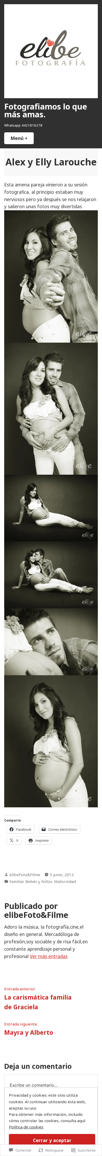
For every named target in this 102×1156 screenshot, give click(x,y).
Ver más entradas (48, 956)
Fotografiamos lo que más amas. (45, 110)
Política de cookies (26, 1126)
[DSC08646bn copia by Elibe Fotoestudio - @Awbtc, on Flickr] (51, 740)
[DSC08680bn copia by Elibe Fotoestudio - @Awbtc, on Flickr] (51, 641)
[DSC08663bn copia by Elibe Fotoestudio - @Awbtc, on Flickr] (51, 507)
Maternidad (65, 881)
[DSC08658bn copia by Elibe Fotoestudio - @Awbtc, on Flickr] (51, 408)
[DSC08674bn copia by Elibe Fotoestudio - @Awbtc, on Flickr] (51, 574)
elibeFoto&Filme (24, 874)
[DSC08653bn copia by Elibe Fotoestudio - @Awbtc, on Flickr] (51, 276)
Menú (22, 138)
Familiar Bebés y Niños (30, 881)
